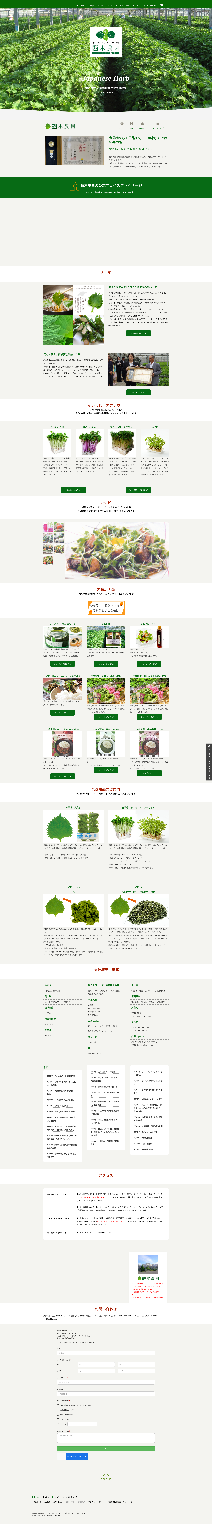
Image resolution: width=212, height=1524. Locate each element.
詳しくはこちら (138, 392)
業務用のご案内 (122, 5)
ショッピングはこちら (62, 664)
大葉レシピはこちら (138, 333)
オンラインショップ (158, 128)
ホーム (82, 5)
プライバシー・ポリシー (96, 1501)
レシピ (109, 5)
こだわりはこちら (73, 490)
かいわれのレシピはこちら (138, 490)
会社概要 (47, 1501)
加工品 (100, 5)
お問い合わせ (150, 5)
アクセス (136, 5)
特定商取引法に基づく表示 (117, 1501)
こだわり (122, 128)
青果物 (91, 5)
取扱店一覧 (37, 1501)
